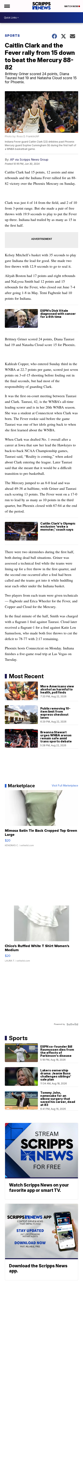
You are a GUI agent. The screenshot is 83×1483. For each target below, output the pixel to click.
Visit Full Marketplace (65, 785)
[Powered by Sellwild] (72, 1024)
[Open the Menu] (6, 6)
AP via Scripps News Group (29, 159)
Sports (12, 36)
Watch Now (71, 6)
